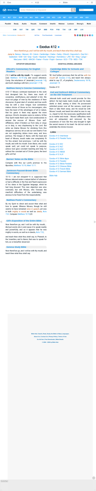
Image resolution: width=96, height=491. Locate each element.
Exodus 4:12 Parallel (57, 161)
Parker (39, 59)
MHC (25, 59)
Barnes (18, 54)
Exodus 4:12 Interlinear (58, 136)
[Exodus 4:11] (3, 227)
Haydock (42, 57)
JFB (68, 57)
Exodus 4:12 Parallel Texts (60, 138)
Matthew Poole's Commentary (21, 200)
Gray (29, 57)
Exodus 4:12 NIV (56, 144)
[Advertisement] (50, 299)
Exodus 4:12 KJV (56, 154)
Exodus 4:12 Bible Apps (59, 158)
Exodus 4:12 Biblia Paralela (60, 164)
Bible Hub (53, 175)
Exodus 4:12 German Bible (60, 171)
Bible (4, 35)
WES (76, 59)
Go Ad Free (4, 481)
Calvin (35, 54)
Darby (59, 54)
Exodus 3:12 (64, 78)
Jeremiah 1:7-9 (35, 83)
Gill (25, 57)
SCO (65, 59)
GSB (20, 57)
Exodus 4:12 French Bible (59, 169)
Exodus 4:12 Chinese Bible (60, 166)
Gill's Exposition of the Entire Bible (23, 221)
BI (31, 54)
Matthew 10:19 (20, 165)
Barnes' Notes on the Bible (19, 159)
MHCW (32, 59)
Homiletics (61, 57)
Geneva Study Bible (16, 247)
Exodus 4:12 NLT (56, 146)
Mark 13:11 (31, 165)
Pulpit (52, 59)
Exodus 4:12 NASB (57, 152)
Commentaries (11, 35)
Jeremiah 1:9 (54, 83)
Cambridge (44, 54)
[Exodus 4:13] (93, 227)
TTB (70, 59)
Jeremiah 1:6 (40, 80)
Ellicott (66, 54)
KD (73, 57)
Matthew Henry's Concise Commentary (25, 88)
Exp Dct (84, 54)
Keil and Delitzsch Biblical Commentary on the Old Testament (70, 93)
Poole (45, 59)
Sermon (59, 59)
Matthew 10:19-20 (18, 78)
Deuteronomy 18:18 (82, 80)
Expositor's (74, 54)
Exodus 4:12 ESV (56, 149)
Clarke (52, 54)
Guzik (35, 57)
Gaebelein (13, 57)
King (77, 57)
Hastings (51, 57)
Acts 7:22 (40, 232)
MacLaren (18, 59)
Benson (25, 54)
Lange (83, 57)
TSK (80, 59)
